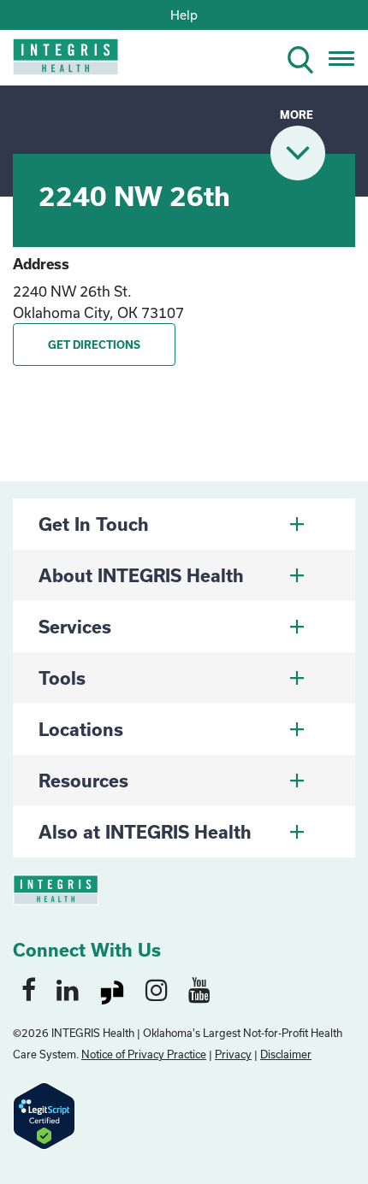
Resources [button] (83, 780)
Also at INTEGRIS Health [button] (145, 832)
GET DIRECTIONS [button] (94, 344)
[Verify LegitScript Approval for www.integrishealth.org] (44, 1114)
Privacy (233, 1054)
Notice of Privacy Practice (143, 1054)
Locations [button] (81, 729)
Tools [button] (62, 678)
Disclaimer (286, 1054)
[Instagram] (156, 989)
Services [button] (75, 626)
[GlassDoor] (112, 989)
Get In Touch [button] (94, 524)
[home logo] (53, 62)
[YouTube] (199, 989)
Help (184, 15)
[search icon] (307, 57)
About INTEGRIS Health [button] (141, 575)
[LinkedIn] (67, 989)
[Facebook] (28, 989)
